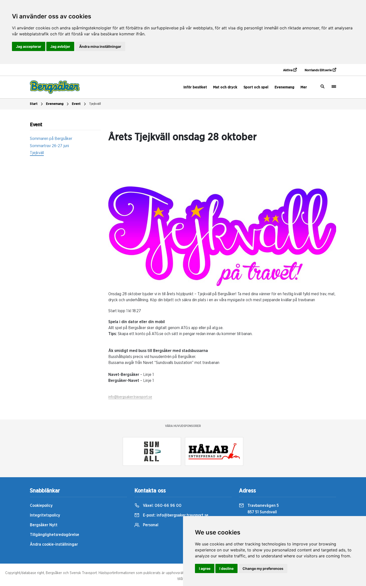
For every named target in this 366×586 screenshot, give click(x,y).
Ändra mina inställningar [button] (100, 46)
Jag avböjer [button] (60, 46)
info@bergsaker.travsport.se (130, 397)
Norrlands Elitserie (319, 70)
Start (34, 104)
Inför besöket (195, 87)
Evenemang (284, 87)
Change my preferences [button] (263, 568)
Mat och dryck (225, 87)
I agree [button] (204, 568)
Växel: (162, 506)
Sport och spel (256, 87)
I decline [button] (226, 568)
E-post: (175, 515)
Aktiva (288, 70)
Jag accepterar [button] (28, 46)
